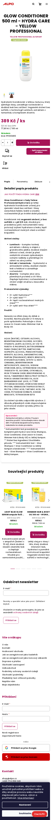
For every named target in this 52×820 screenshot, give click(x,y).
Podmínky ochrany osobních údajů (20, 671)
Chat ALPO (39, 814)
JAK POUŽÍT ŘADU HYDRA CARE (21, 194)
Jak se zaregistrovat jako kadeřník (20, 654)
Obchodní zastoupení (13, 664)
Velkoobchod (9, 668)
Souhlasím (25, 813)
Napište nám (8, 681)
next (49, 500)
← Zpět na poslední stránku (38, 151)
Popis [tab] (7, 181)
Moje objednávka (11, 684)
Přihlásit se (10, 620)
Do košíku (35, 142)
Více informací (25, 798)
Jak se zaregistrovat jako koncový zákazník (24, 658)
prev (3, 500)
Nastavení (25, 804)
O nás (5, 644)
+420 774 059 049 (11, 781)
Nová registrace (10, 732)
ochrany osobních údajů (25, 612)
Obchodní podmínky (12, 674)
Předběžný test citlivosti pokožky (18, 678)
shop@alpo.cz (9, 778)
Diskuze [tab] (38, 181)
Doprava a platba (11, 661)
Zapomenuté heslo (11, 736)
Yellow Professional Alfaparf (26, 37)
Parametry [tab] (22, 181)
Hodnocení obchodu (12, 651)
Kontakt (6, 648)
